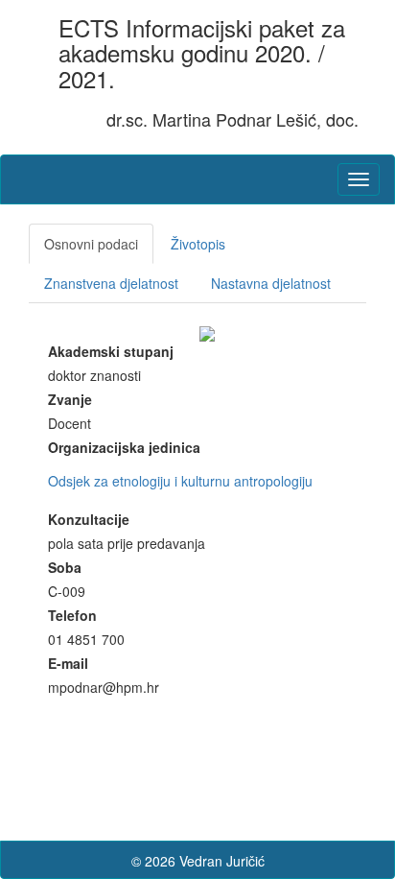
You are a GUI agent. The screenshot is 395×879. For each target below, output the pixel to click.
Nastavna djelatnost (271, 283)
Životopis (198, 243)
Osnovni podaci (91, 243)
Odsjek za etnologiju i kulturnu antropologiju (180, 480)
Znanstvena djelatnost (111, 283)
